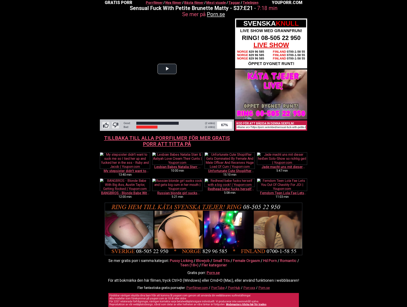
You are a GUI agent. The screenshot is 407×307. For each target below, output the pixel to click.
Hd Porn (270, 260)
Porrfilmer (154, 3)
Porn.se (216, 14)
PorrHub (234, 288)
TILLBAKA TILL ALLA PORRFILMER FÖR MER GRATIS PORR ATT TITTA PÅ (167, 141)
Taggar (234, 3)
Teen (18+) (189, 265)
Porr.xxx (249, 288)
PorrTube (218, 288)
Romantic (288, 260)
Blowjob (203, 260)
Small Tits (221, 260)
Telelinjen (250, 3)
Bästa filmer (194, 3)
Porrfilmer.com (197, 288)
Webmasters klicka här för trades (246, 304)
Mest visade (216, 3)
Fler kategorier (214, 265)
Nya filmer (173, 3)
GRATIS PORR (118, 2)
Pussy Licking (181, 260)
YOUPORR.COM (287, 2)
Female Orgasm (246, 260)
